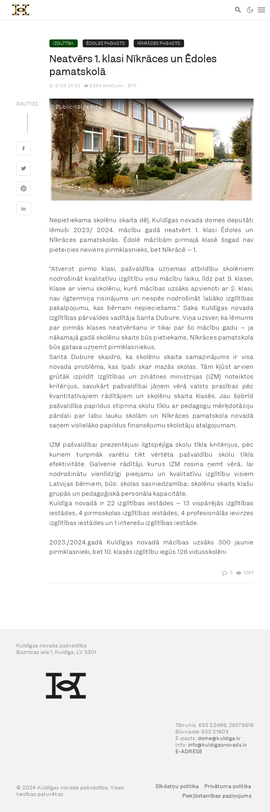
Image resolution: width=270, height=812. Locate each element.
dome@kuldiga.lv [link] (219, 738)
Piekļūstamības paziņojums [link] (217, 796)
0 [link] (135, 85)
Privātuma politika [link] (228, 786)
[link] (115, 10)
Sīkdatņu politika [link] (177, 786)
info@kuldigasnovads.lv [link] (217, 745)
